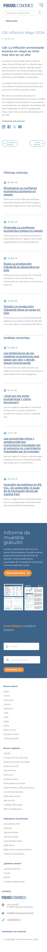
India (6, 713)
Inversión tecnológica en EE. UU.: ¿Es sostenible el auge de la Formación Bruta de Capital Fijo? (23, 489)
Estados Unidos (11, 734)
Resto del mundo (12, 796)
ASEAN (7, 753)
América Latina (11, 779)
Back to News (11, 21)
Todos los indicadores (14, 854)
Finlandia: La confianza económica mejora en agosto (23, 229)
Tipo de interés (11, 832)
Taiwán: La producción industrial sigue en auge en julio (22, 310)
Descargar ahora (15, 573)
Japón (7, 721)
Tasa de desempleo (13, 841)
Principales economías (14, 783)
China (6, 696)
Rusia (6, 726)
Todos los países (11, 738)
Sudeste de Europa (13, 805)
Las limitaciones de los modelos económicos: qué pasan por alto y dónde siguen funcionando (21, 358)
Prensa (7, 877)
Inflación (8, 828)
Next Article (37, 143)
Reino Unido (10, 730)
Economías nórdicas (13, 792)
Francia (7, 704)
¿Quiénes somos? (12, 869)
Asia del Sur (9, 800)
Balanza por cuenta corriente (17, 849)
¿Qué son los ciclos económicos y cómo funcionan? (17, 399)
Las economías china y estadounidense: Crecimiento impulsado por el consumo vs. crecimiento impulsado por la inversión (22, 445)
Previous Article (11, 143)
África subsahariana (13, 809)
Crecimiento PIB (12, 824)
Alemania (8, 708)
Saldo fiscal (9, 845)
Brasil (6, 691)
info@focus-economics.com (20, 913)
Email (7, 653)
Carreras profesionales (14, 882)
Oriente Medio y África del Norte (19, 788)
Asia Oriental (10, 770)
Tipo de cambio (11, 837)
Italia (6, 717)
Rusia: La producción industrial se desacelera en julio (22, 267)
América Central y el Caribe (17, 762)
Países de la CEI (11, 766)
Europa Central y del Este (16, 758)
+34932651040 (14, 920)
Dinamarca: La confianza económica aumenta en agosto (20, 191)
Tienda (7, 873)
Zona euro (8, 700)
